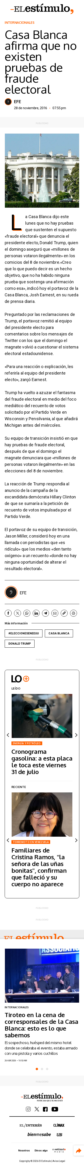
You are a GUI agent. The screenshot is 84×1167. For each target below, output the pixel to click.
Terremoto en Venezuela (31, 842)
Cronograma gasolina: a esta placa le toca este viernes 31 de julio (41, 761)
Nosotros (24, 1150)
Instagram (28, 1109)
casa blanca (59, 633)
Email (54, 613)
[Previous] (8, 735)
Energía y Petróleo (27, 743)
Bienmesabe (39, 1134)
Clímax (58, 1125)
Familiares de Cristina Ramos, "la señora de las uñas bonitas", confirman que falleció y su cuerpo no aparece (38, 867)
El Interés (31, 1125)
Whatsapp (26, 613)
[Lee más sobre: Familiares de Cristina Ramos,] (42, 814)
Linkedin (36, 613)
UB (59, 1134)
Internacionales (20, 22)
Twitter (17, 613)
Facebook (8, 613)
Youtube (55, 1109)
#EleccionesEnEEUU (23, 633)
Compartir (79, 1150)
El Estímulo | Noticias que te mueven (42, 1097)
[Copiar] (64, 613)
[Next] (76, 735)
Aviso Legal (58, 1161)
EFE (17, 102)
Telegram (45, 613)
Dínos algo (41, 1150)
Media (59, 1150)
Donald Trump (19, 643)
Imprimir (73, 613)
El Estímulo (42, 8)
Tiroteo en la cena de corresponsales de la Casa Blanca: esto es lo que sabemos (41, 1025)
